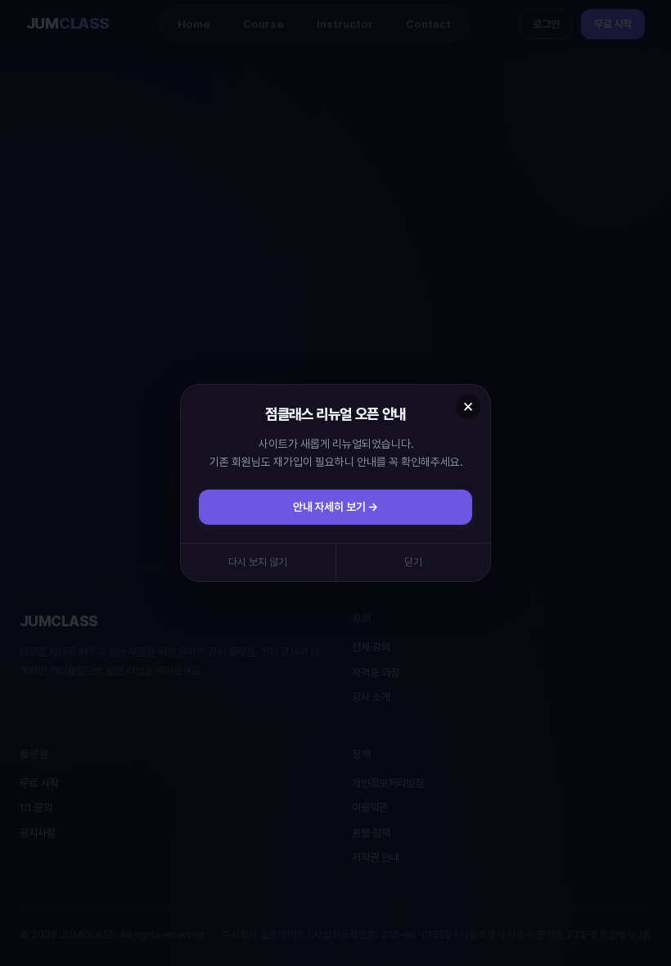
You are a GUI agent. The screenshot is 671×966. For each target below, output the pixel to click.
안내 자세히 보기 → (335, 506)
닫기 (413, 562)
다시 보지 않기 (257, 562)
